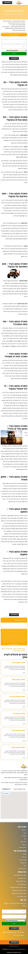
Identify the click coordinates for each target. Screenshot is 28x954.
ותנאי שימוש (8, 50)
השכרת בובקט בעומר (18, 679)
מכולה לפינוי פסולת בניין (20, 875)
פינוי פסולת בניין (22, 884)
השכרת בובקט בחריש (18, 662)
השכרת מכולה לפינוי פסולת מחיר (18, 887)
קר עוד (24, 672)
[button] (2, 620)
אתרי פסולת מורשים (21, 881)
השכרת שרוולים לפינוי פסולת (19, 893)
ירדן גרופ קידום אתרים (14, 946)
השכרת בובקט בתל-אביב (17, 696)
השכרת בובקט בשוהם (18, 747)
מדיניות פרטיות (14, 50)
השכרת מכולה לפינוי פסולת (19, 890)
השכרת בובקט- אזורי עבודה (16, 14)
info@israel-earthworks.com (14, 952)
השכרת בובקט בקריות (18, 730)
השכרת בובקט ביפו (19, 713)
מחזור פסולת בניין (21, 896)
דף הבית (23, 14)
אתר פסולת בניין (22, 878)
